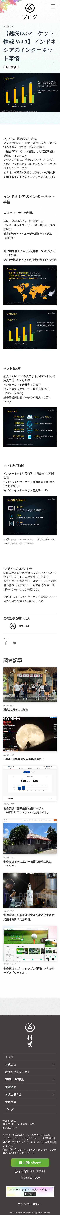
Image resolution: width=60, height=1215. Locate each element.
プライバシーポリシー (30, 1204)
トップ (9, 1056)
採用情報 (10, 1101)
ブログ (9, 1109)
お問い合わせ (32, 1162)
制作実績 (11, 67)
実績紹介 (10, 1086)
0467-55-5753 (32, 1171)
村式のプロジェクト (17, 1071)
